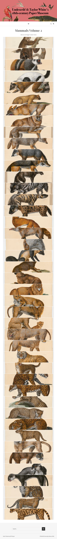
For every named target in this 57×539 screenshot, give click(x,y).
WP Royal (12, 536)
